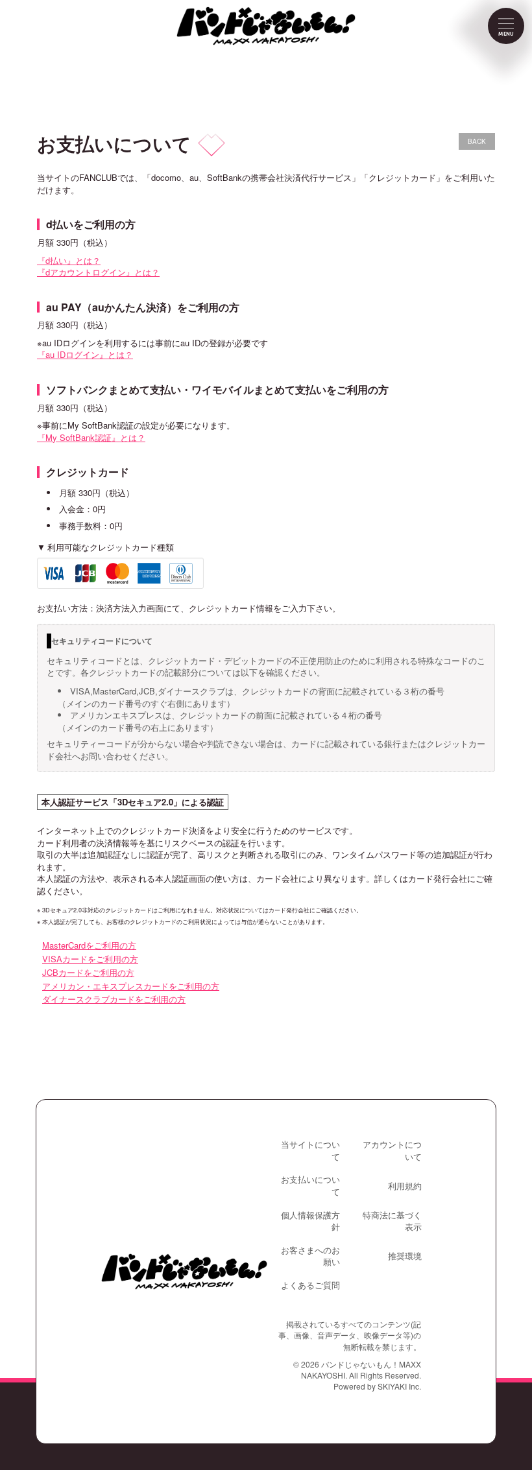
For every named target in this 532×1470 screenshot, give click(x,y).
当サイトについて (310, 1151)
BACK (477, 141)
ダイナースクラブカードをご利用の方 (114, 999)
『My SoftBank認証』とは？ (91, 437)
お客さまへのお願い (310, 1256)
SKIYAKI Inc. (399, 1386)
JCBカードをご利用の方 (88, 972)
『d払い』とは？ (69, 260)
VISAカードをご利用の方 (90, 959)
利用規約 (405, 1186)
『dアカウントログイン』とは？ (98, 272)
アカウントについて (392, 1151)
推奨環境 (405, 1256)
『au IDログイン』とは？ (85, 354)
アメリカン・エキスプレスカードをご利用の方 (130, 986)
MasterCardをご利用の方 (89, 945)
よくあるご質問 (310, 1285)
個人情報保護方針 (310, 1221)
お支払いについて (310, 1186)
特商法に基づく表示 (392, 1221)
